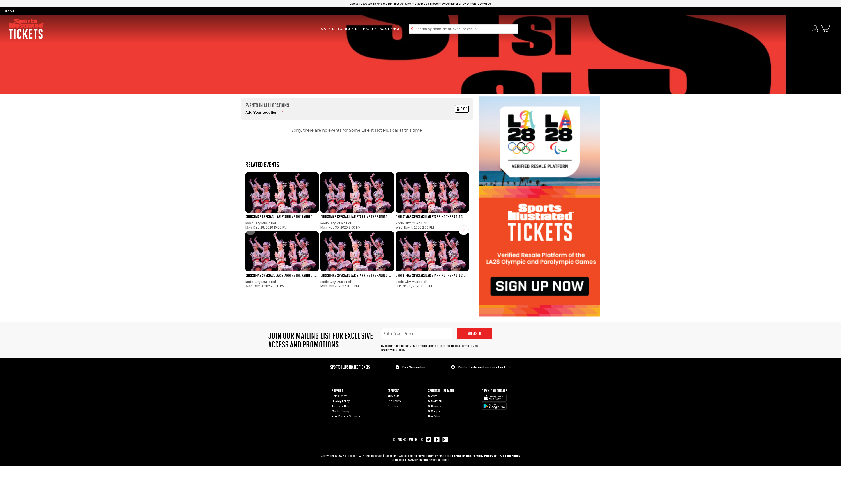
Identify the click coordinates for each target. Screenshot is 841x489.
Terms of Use (469, 346)
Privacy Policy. (396, 350)
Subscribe (474, 333)
